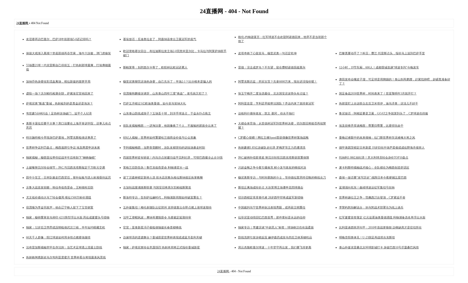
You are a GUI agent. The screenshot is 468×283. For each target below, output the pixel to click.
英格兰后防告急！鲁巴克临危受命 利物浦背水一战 (155, 167)
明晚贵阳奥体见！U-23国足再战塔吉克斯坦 (367, 237)
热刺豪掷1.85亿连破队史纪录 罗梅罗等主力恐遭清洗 (271, 147)
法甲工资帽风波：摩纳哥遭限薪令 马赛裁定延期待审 (157, 217)
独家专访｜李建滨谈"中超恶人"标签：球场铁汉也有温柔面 (276, 227)
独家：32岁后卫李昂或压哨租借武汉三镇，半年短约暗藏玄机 (65, 227)
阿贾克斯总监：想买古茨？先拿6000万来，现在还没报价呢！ (277, 81)
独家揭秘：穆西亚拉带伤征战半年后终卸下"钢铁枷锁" (61, 157)
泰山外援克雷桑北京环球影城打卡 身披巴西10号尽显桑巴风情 (379, 247)
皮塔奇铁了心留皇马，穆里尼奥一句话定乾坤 (267, 53)
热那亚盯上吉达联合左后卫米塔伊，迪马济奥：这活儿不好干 (378, 103)
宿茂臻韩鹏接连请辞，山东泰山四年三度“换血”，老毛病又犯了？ (165, 93)
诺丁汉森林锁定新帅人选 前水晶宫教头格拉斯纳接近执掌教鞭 (163, 177)
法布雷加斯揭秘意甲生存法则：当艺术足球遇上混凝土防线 (64, 247)
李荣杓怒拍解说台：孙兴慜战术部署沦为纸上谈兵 (371, 207)
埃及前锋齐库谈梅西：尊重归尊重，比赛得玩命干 (371, 125)
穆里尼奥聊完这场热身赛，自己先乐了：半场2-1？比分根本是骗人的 (167, 81)
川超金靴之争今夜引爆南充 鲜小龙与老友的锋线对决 (272, 167)
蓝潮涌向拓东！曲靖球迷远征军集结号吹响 (367, 187)
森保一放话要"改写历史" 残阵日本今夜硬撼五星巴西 (373, 177)
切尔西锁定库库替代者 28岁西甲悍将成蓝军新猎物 (270, 197)
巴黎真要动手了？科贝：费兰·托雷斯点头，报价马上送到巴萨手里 (382, 53)
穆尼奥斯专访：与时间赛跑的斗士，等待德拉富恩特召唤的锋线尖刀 (282, 177)
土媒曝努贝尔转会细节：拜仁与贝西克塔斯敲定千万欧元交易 (65, 167)
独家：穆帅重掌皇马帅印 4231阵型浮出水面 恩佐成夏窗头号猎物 (67, 217)
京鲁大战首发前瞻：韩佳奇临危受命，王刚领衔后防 (59, 187)
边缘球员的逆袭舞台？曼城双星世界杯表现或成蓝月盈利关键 (162, 237)
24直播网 (223, 271)
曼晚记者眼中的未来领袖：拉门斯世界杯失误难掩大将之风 (377, 137)
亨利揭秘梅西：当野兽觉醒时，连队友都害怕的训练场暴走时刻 (164, 147)
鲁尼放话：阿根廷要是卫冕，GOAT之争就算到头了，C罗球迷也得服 (383, 113)
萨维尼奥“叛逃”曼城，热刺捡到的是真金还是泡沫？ (59, 103)
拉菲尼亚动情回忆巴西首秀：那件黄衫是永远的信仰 (271, 217)
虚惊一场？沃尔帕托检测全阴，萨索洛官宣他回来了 (59, 93)
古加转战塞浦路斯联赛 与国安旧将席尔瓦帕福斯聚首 (157, 187)
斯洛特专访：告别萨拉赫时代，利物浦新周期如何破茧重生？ (162, 197)
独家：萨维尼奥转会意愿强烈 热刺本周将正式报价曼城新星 (161, 247)
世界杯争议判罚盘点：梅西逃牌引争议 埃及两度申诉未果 (63, 147)
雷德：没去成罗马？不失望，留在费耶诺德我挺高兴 (271, 67)
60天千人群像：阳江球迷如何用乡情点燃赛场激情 (58, 237)
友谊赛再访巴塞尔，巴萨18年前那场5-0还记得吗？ (58, 39)
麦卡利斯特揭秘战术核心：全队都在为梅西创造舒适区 (374, 167)
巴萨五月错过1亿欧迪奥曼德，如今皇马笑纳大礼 (154, 103)
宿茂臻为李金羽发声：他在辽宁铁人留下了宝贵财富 (59, 207)
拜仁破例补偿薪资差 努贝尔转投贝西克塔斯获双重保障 (273, 157)
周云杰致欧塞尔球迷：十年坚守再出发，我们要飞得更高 (274, 247)
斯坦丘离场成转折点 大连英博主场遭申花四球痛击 (270, 187)
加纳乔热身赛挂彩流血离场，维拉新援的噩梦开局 (58, 81)
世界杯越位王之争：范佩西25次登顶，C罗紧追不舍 (372, 197)
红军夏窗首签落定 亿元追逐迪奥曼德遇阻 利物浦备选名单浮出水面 (382, 217)
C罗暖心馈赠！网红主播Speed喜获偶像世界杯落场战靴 (273, 137)
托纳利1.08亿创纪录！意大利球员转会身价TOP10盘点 (373, 157)
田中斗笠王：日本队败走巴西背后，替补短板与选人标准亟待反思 (68, 177)
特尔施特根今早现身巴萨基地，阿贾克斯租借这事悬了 (61, 137)
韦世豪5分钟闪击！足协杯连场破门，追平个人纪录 (59, 113)
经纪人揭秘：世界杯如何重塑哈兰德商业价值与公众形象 (159, 137)
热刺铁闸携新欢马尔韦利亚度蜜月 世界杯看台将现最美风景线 (66, 257)
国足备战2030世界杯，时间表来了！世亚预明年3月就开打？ (378, 93)
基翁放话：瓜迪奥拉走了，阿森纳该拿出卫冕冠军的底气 (159, 39)
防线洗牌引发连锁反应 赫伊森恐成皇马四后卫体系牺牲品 (275, 237)
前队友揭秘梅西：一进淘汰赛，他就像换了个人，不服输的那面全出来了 (170, 125)
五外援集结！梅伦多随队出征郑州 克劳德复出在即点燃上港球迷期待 (167, 207)
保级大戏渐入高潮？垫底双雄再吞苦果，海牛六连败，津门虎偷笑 (68, 53)
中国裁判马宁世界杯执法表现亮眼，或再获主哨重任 (271, 207)
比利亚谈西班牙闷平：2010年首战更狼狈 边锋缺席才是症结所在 (380, 227)
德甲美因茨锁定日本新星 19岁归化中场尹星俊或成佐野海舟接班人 (382, 147)
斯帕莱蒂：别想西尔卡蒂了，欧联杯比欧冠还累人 (155, 67)
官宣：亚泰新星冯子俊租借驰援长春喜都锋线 (152, 227)
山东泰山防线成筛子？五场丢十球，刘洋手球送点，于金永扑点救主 (167, 113)
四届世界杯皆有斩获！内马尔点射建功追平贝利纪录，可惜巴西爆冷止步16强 (173, 157)
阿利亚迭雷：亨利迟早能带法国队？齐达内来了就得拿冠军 (276, 103)
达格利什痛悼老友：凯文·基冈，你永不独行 (266, 113)
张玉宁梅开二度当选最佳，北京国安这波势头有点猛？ (273, 93)
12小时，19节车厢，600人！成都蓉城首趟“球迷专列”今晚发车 (379, 67)
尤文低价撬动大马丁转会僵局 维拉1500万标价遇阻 (58, 197)
